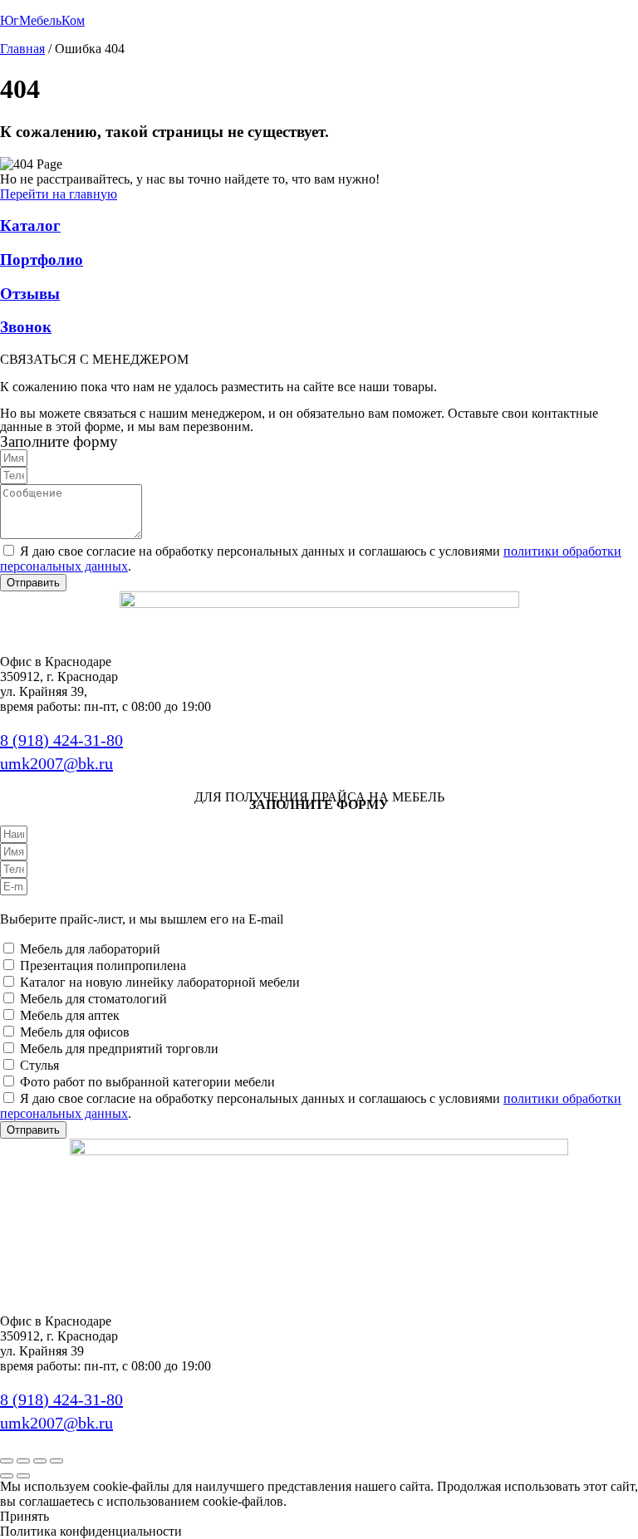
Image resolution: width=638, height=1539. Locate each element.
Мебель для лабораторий (90, 949)
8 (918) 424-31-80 (61, 740)
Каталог (30, 225)
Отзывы (30, 293)
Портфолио (41, 259)
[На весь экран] (23, 1460)
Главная (22, 49)
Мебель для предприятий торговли (119, 1049)
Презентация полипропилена (103, 965)
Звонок (26, 327)
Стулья (39, 1065)
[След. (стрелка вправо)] (23, 1475)
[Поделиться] (40, 1460)
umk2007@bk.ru (56, 763)
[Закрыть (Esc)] (56, 1460)
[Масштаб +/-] (6, 1460)
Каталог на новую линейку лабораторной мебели (160, 982)
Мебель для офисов (75, 1032)
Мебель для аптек (70, 1015)
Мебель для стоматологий (93, 999)
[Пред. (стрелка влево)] (6, 1475)
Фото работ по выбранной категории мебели (147, 1082)
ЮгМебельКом (42, 20)
